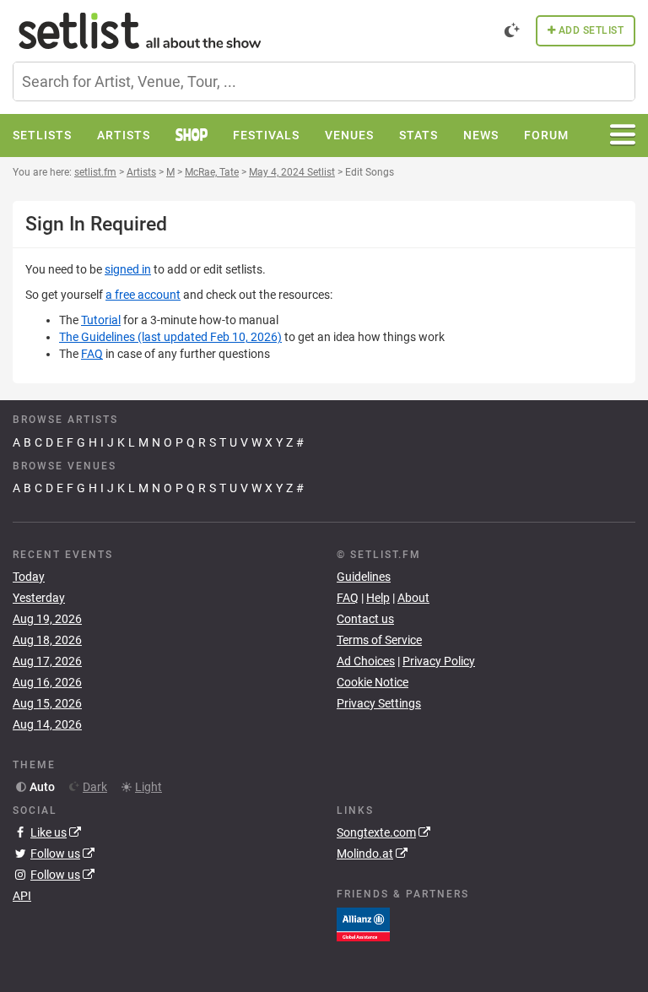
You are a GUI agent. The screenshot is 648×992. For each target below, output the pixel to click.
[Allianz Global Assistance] (363, 923)
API (22, 896)
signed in (128, 269)
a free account (143, 294)
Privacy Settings (379, 703)
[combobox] (324, 81)
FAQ (92, 353)
